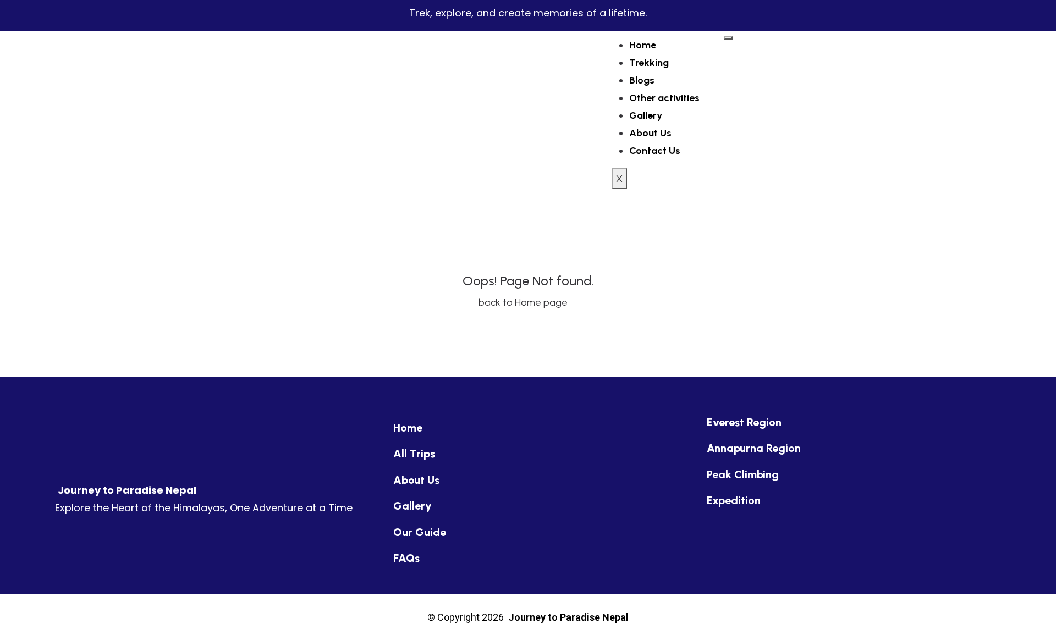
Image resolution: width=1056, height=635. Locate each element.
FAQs (406, 558)
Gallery (645, 115)
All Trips (414, 453)
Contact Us (654, 151)
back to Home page (524, 302)
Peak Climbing (743, 474)
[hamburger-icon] (728, 38)
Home (642, 45)
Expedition (734, 500)
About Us (650, 133)
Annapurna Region (754, 448)
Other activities (664, 98)
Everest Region (744, 422)
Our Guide (419, 532)
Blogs (641, 80)
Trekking (649, 63)
